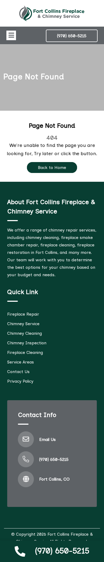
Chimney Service (23, 323)
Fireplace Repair (23, 314)
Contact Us (18, 371)
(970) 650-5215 (62, 551)
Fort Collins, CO (54, 479)
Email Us (47, 439)
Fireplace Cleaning (25, 352)
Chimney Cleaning (24, 333)
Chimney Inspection (26, 342)
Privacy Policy (20, 381)
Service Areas (20, 362)
